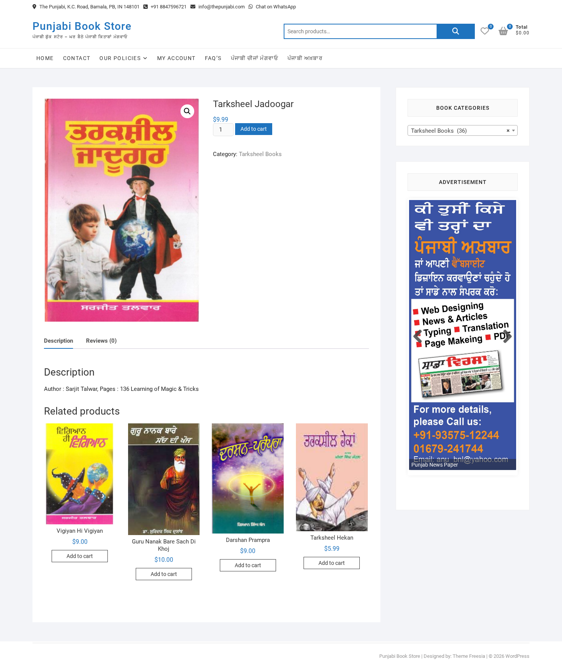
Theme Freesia (469, 656)
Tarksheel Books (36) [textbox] (460, 130)
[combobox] (463, 130)
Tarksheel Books (260, 154)
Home (45, 58)
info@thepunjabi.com (221, 7)
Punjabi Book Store (82, 26)
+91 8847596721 (168, 7)
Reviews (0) (101, 340)
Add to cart (253, 129)
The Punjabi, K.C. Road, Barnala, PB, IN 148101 (89, 7)
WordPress (517, 656)
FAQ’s (213, 58)
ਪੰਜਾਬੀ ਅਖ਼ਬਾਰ (305, 58)
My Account (176, 58)
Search (456, 31)
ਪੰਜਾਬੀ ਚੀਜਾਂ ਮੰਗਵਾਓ (254, 58)
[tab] (58, 341)
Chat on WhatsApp (275, 7)
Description (58, 340)
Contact (77, 58)
